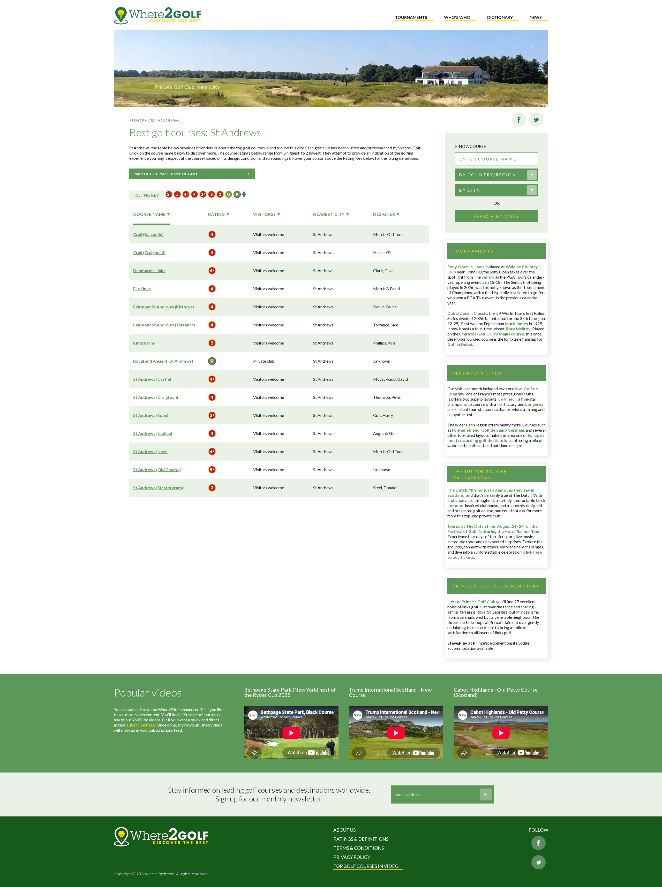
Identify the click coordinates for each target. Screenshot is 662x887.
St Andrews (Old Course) (157, 469)
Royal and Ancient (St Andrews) (163, 360)
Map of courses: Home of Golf (166, 174)
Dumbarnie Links (149, 270)
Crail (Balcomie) (148, 234)
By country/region (487, 174)
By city (469, 190)
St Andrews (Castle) (152, 379)
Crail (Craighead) (149, 252)
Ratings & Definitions (360, 839)
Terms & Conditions (358, 848)
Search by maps (496, 216)
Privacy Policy (351, 857)
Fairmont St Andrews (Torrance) (164, 324)
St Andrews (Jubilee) (152, 433)
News (536, 17)
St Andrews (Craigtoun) (155, 397)
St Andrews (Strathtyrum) (158, 487)
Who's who (457, 17)
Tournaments (411, 17)
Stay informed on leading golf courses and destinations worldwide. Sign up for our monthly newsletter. (269, 794)
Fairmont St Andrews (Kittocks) (163, 306)
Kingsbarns (144, 342)
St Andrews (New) (150, 451)
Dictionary (500, 17)
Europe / (139, 120)
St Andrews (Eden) (150, 415)
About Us (344, 830)
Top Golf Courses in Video (365, 866)
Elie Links (142, 288)
